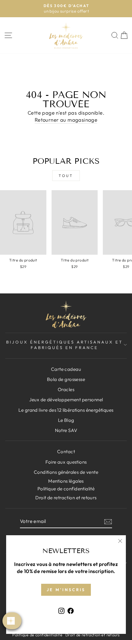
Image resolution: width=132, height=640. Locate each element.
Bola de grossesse (66, 379)
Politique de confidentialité (37, 634)
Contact (66, 451)
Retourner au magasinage (66, 119)
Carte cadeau (66, 369)
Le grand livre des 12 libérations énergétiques (65, 410)
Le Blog (66, 420)
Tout (66, 175)
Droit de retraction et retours (65, 498)
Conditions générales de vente (66, 472)
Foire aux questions (66, 462)
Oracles (66, 389)
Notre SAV (66, 430)
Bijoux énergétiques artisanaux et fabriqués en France (64, 345)
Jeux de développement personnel (66, 399)
